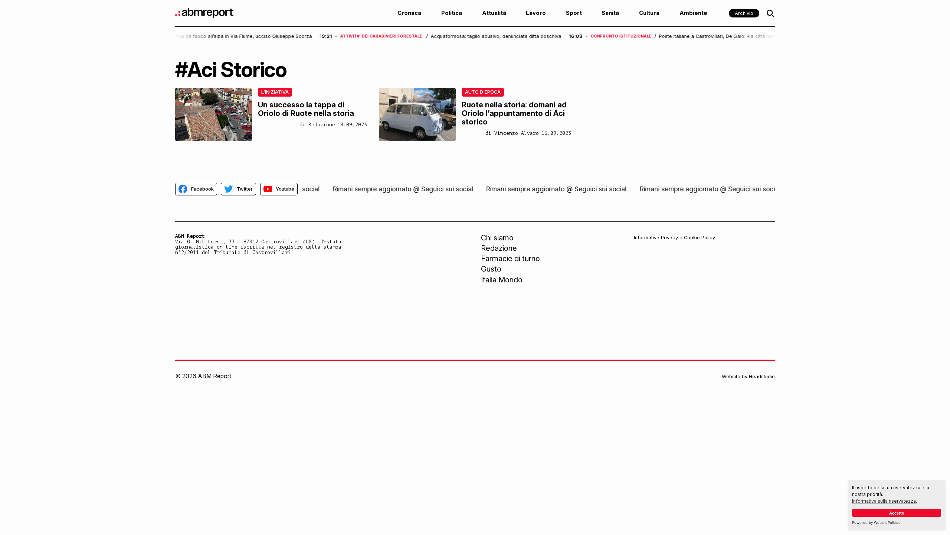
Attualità (494, 13)
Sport (574, 13)
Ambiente (693, 13)
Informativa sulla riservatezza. (884, 501)
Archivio (744, 13)
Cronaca (409, 13)
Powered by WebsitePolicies (876, 523)
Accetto (896, 513)
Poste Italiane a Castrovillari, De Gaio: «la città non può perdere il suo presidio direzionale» (649, 36)
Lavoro (536, 13)
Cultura (649, 13)
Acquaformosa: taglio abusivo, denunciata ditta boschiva (382, 36)
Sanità (610, 13)
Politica (451, 13)
